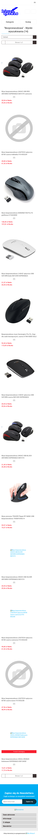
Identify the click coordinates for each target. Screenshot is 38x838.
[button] (19, 815)
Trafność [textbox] (5, 37)
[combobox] (19, 37)
